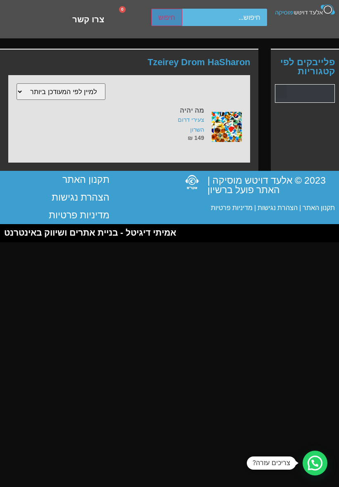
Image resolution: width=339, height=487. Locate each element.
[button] (281, 91)
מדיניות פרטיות (232, 207)
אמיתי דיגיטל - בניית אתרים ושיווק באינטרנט (90, 232)
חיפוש (166, 17)
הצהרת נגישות (277, 207)
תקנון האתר (319, 207)
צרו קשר (88, 19)
